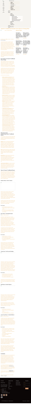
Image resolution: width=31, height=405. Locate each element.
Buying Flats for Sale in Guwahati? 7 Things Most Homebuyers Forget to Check (19, 42)
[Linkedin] (6, 395)
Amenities (12, 21)
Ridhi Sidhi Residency (15, 17)
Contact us (13, 9)
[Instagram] (4, 395)
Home (11, 13)
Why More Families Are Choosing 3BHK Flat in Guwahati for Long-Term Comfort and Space (26, 42)
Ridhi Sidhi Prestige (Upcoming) (16, 19)
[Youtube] (2, 397)
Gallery (11, 23)
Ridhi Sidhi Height (14, 16)
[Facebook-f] (2, 395)
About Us (12, 3)
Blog (11, 22)
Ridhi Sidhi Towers (14, 18)
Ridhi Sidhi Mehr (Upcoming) (15, 20)
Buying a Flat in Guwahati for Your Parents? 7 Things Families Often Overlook (26, 34)
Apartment (12, 15)
